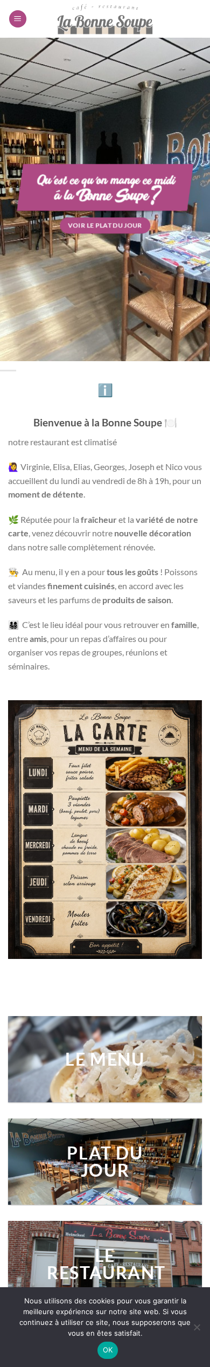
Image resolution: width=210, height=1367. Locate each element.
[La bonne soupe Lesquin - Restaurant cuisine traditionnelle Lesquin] (105, 19)
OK (108, 1349)
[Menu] (17, 19)
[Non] (196, 1330)
